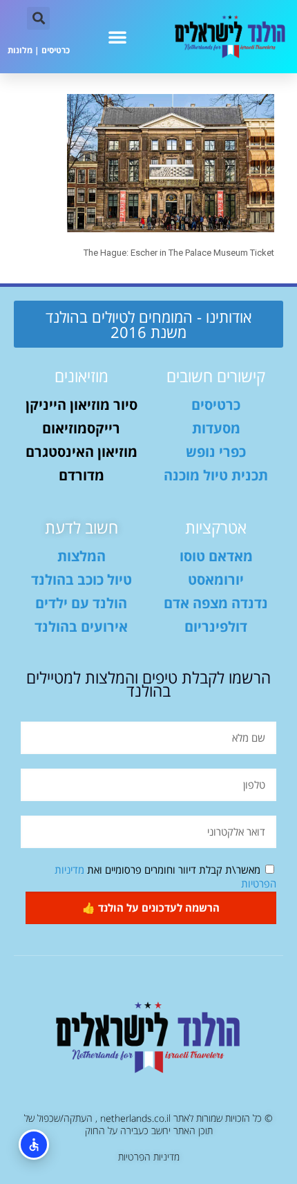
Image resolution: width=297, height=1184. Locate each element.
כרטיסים (55, 50)
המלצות (81, 556)
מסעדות (216, 428)
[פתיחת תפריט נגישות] (34, 1144)
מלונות (20, 50)
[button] (117, 36)
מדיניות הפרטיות (149, 1156)
